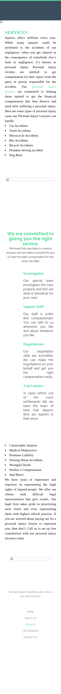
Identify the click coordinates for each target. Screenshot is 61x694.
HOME (30, 612)
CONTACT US (30, 637)
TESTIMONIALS (30, 631)
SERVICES (31, 625)
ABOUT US (30, 618)
